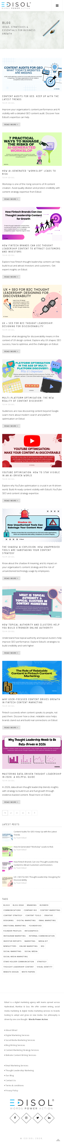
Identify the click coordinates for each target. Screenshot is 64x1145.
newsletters (9, 946)
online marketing (28, 946)
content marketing (50, 910)
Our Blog (9, 1075)
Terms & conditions (14, 1085)
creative (48, 915)
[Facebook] (15, 1118)
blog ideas (18, 905)
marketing (30, 941)
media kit (43, 941)
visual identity (44, 967)
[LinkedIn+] (49, 1118)
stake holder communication (18, 961)
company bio (30, 910)
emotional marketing (14, 925)
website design (11, 972)
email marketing (47, 920)
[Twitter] (38, 1118)
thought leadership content (18, 967)
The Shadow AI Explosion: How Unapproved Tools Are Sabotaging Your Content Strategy (31, 550)
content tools (33, 915)
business (44, 905)
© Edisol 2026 (31, 1138)
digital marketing (26, 920)
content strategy (12, 915)
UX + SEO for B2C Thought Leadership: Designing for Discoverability (37, 878)
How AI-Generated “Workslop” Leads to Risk (33, 846)
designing (8, 920)
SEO (42, 946)
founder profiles (12, 931)
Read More (10, 124)
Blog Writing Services (15, 1045)
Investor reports (12, 941)
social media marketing (15, 956)
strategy (42, 961)
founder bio (35, 925)
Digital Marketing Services (17, 1035)
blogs (6, 905)
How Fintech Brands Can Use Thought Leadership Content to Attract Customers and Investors (31, 248)
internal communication (42, 936)
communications (12, 910)
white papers (28, 972)
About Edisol (11, 1030)
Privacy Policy (11, 1090)
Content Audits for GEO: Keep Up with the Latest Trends (35, 833)
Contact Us (10, 1080)
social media (31, 951)
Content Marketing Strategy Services (22, 1050)
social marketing (12, 951)
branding (32, 905)
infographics (31, 931)
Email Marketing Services (16, 1065)
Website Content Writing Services (20, 1055)
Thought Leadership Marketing (19, 1070)
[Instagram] (26, 1118)
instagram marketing (14, 936)
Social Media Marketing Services (20, 1040)
